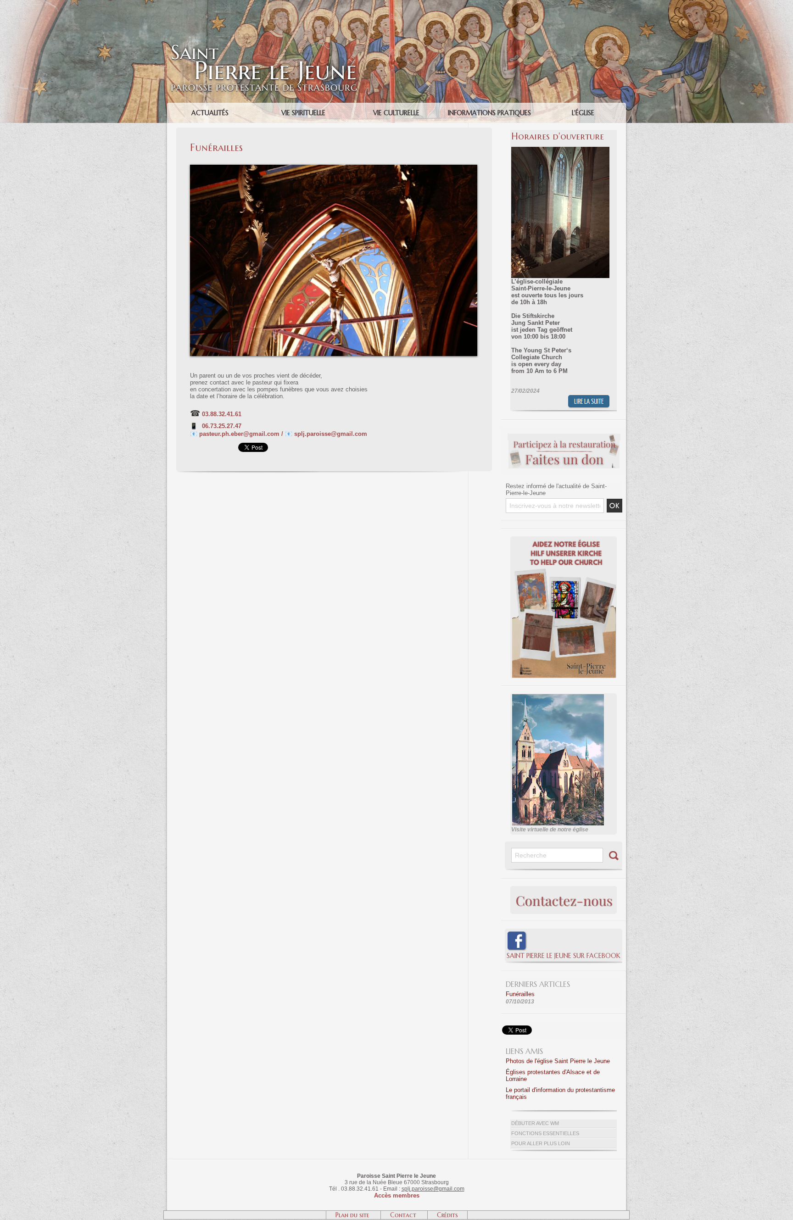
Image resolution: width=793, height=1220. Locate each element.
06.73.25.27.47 (221, 426)
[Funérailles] (333, 167)
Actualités (210, 113)
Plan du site (353, 1215)
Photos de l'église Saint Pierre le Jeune (558, 1061)
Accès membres (396, 1195)
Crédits (447, 1215)
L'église (583, 113)
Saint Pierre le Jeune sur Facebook (563, 956)
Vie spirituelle (303, 113)
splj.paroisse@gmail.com (433, 1189)
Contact (404, 1215)
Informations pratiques (489, 113)
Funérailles (520, 994)
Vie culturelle (396, 113)
